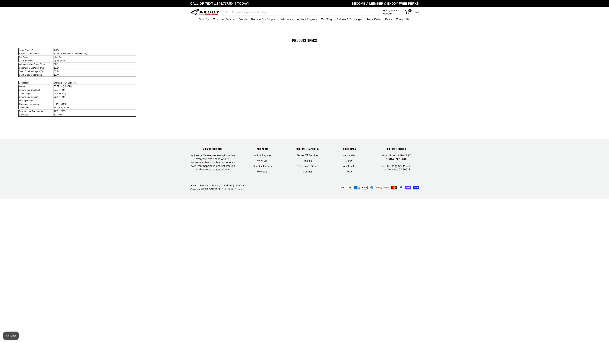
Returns (204, 185)
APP (349, 160)
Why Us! (262, 160)
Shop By (204, 19)
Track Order (374, 19)
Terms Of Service (307, 155)
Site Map (240, 185)
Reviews (262, 171)
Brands (243, 19)
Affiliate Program (307, 19)
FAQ (349, 171)
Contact (307, 171)
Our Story (327, 19)
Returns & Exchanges (350, 19)
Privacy (216, 185)
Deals (388, 19)
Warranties (349, 155)
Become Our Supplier (263, 19)
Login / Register (262, 155)
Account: (389, 13)
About (193, 185)
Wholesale (287, 19)
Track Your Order (307, 166)
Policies (307, 160)
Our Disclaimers (262, 166)
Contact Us (402, 19)
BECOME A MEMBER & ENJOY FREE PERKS (385, 3)
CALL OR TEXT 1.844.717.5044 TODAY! (219, 3)
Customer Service (223, 19)
